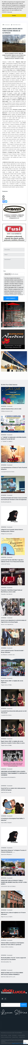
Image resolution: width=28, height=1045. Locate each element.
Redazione (5, 191)
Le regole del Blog (21, 1035)
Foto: (4, 271)
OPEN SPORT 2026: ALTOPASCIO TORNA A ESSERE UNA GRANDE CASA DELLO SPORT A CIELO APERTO (14, 882)
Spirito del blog (4, 1035)
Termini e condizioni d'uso (6, 1037)
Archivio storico (24, 1043)
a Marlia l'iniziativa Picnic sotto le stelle (11, 409)
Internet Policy (15, 1037)
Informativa (14, 1035)
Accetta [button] (14, 15)
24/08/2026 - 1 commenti (6, 618)
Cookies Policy (22, 1037)
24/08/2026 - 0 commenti (6, 527)
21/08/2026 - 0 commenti (6, 816)
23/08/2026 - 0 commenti (6, 648)
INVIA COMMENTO (10, 298)
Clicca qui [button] (9, 12)
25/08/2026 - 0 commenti (6, 406)
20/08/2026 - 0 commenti (6, 878)
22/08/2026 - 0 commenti (6, 785)
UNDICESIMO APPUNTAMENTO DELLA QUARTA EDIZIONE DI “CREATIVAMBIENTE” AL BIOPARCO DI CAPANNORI (14, 773)
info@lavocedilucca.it (16, 1043)
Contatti (9, 1035)
